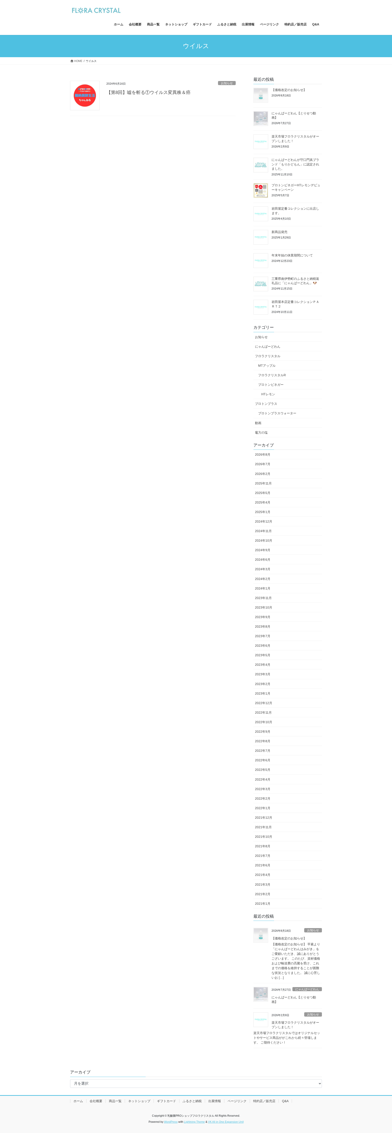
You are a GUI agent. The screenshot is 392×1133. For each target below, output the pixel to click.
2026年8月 (262, 454)
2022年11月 (263, 712)
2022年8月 (262, 741)
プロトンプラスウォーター (277, 413)
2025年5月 (262, 493)
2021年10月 (263, 836)
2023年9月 (262, 617)
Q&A (285, 1101)
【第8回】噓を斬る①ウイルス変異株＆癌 (148, 92)
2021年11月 (263, 827)
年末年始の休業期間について (292, 255)
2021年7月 (262, 856)
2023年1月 (262, 693)
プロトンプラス (266, 404)
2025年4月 (262, 502)
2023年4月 (262, 664)
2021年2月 (262, 894)
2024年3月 (262, 569)
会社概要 (96, 1101)
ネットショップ (139, 1101)
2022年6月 (262, 760)
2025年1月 (262, 512)
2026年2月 (262, 474)
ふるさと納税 (192, 1101)
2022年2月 (262, 798)
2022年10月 (263, 722)
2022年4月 (262, 779)
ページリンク (237, 1101)
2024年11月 (263, 531)
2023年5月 (262, 655)
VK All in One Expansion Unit (226, 1121)
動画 (258, 423)
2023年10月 (263, 607)
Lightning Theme (194, 1121)
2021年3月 (262, 884)
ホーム (78, 1101)
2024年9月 (262, 550)
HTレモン (268, 394)
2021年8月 (262, 846)
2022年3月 (262, 789)
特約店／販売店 (264, 1101)
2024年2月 (262, 579)
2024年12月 (263, 521)
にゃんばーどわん (267, 346)
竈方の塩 (261, 432)
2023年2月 (262, 684)
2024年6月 (262, 559)
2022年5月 (262, 770)
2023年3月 (262, 674)
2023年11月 (263, 598)
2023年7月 (262, 636)
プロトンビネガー (271, 384)
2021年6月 (262, 865)
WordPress (171, 1121)
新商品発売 (279, 232)
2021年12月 (263, 817)
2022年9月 (262, 731)
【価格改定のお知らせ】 (289, 90)
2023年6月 (262, 645)
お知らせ (227, 83)
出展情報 (214, 1101)
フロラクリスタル (267, 356)
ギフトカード (166, 1101)
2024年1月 (262, 588)
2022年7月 (262, 750)
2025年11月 (263, 483)
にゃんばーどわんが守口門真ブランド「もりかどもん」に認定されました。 (295, 164)
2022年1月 (262, 808)
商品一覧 (115, 1101)
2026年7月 (262, 464)
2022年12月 (263, 703)
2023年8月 (262, 626)
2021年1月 (262, 903)
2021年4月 (262, 875)
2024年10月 (263, 540)
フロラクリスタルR (272, 375)
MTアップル (267, 365)
